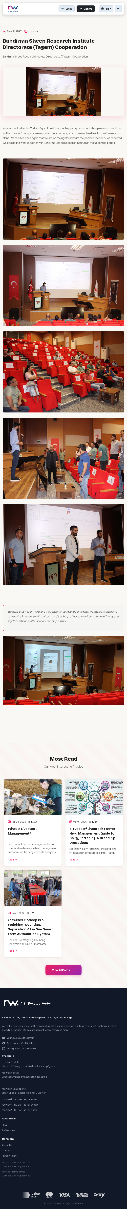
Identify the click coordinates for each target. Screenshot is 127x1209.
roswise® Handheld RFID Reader (19, 1099)
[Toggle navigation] (118, 8)
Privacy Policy (9, 1155)
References (8, 1130)
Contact (6, 1150)
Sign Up (87, 8)
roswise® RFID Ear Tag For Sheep (20, 1104)
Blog (4, 1125)
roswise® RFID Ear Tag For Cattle (20, 1110)
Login (68, 8)
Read (11, 859)
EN (107, 8)
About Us (7, 1145)
